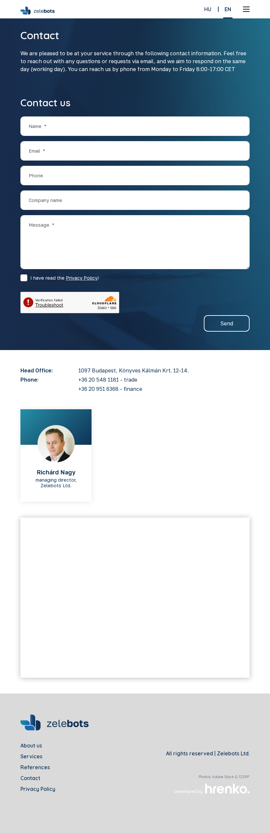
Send (226, 323)
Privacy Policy (81, 278)
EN (228, 9)
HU (207, 9)
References (35, 767)
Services (31, 756)
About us (31, 745)
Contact (30, 778)
